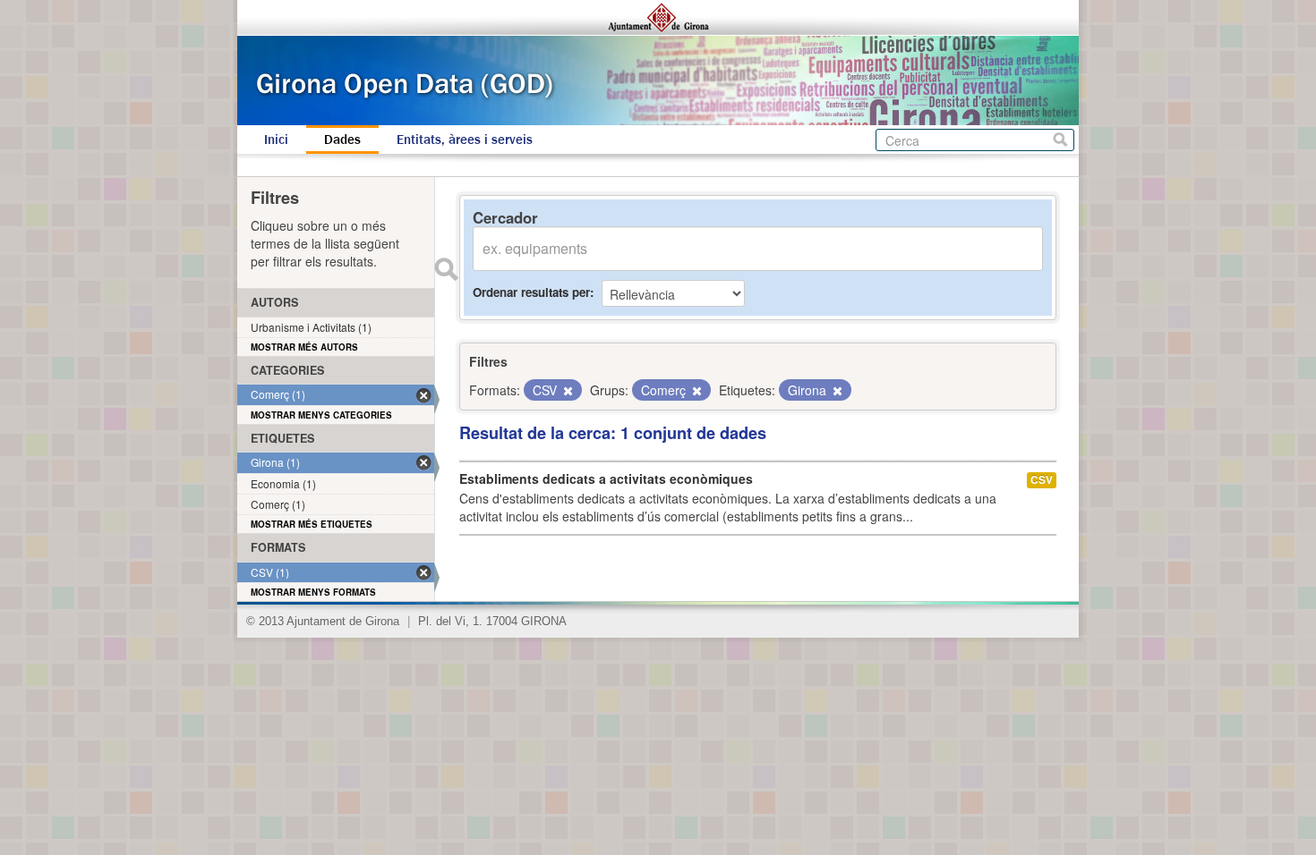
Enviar (445, 269)
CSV (1041, 479)
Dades (342, 139)
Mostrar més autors (304, 347)
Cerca (1060, 140)
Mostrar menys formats (313, 592)
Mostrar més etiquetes (311, 524)
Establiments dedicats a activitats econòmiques (606, 478)
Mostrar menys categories (321, 415)
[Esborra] (566, 391)
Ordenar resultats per (531, 292)
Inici (276, 139)
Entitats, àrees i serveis (465, 139)
